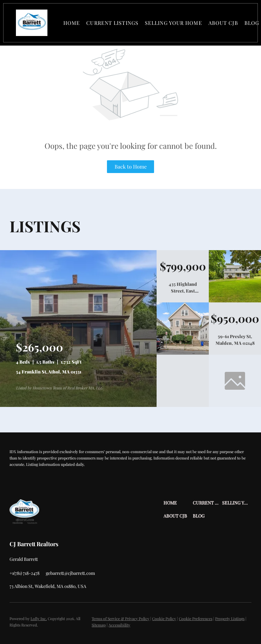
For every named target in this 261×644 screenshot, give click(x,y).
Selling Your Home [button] (173, 22)
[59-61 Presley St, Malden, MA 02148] (183, 353)
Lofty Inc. (39, 618)
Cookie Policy (164, 618)
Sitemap (99, 624)
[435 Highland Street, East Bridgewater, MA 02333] (235, 300)
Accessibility (119, 624)
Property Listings (229, 618)
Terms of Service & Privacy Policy (120, 618)
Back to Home (131, 166)
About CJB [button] (223, 22)
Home (71, 22)
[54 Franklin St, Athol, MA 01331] (78, 405)
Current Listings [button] (112, 22)
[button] (31, 23)
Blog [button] (251, 22)
